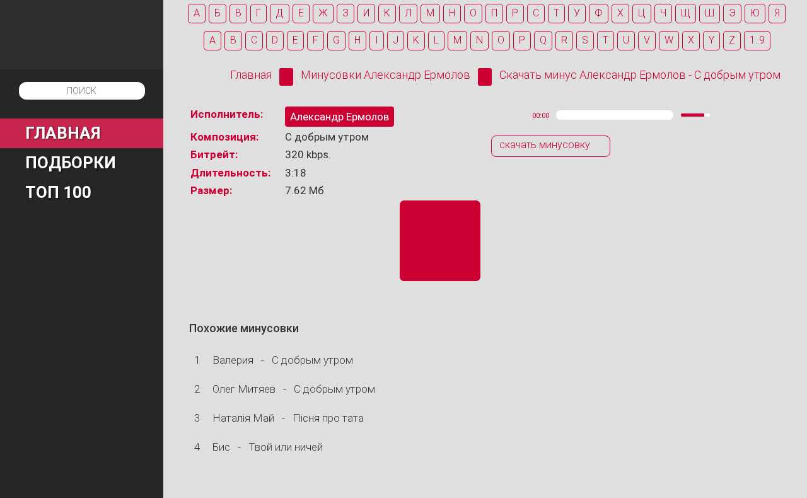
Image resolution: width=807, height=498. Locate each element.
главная (63, 133)
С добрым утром (312, 360)
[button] (498, 115)
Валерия (232, 360)
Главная (251, 74)
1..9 (757, 40)
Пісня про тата (328, 418)
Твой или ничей (285, 447)
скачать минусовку (544, 145)
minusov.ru (81, 34)
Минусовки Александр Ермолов (385, 74)
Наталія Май (243, 418)
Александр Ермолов (339, 116)
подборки (70, 162)
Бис (221, 447)
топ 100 (58, 192)
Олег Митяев (244, 389)
